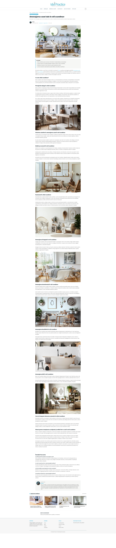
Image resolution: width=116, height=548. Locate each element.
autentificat (47, 514)
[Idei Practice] (58, 3)
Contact (60, 525)
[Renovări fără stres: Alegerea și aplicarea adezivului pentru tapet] (36, 500)
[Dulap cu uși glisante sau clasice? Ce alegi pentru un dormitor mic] (50, 500)
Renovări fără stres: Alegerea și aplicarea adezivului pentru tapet (36, 507)
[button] (85, 9)
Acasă (30, 12)
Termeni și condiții (61, 524)
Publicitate (45, 527)
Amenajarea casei (76, 70)
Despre (45, 525)
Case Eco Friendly (67, 8)
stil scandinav (40, 71)
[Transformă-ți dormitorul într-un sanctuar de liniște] (79, 500)
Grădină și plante (52, 8)
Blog (45, 524)
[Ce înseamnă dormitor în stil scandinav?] (65, 500)
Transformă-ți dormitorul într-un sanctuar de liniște (79, 507)
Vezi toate (84, 493)
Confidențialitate (61, 522)
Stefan (33, 21)
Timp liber (74, 8)
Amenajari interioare (35, 12)
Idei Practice (60, 8)
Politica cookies (61, 527)
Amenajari (46, 8)
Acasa (41, 8)
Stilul (59, 70)
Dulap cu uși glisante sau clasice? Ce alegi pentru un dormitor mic (50, 507)
